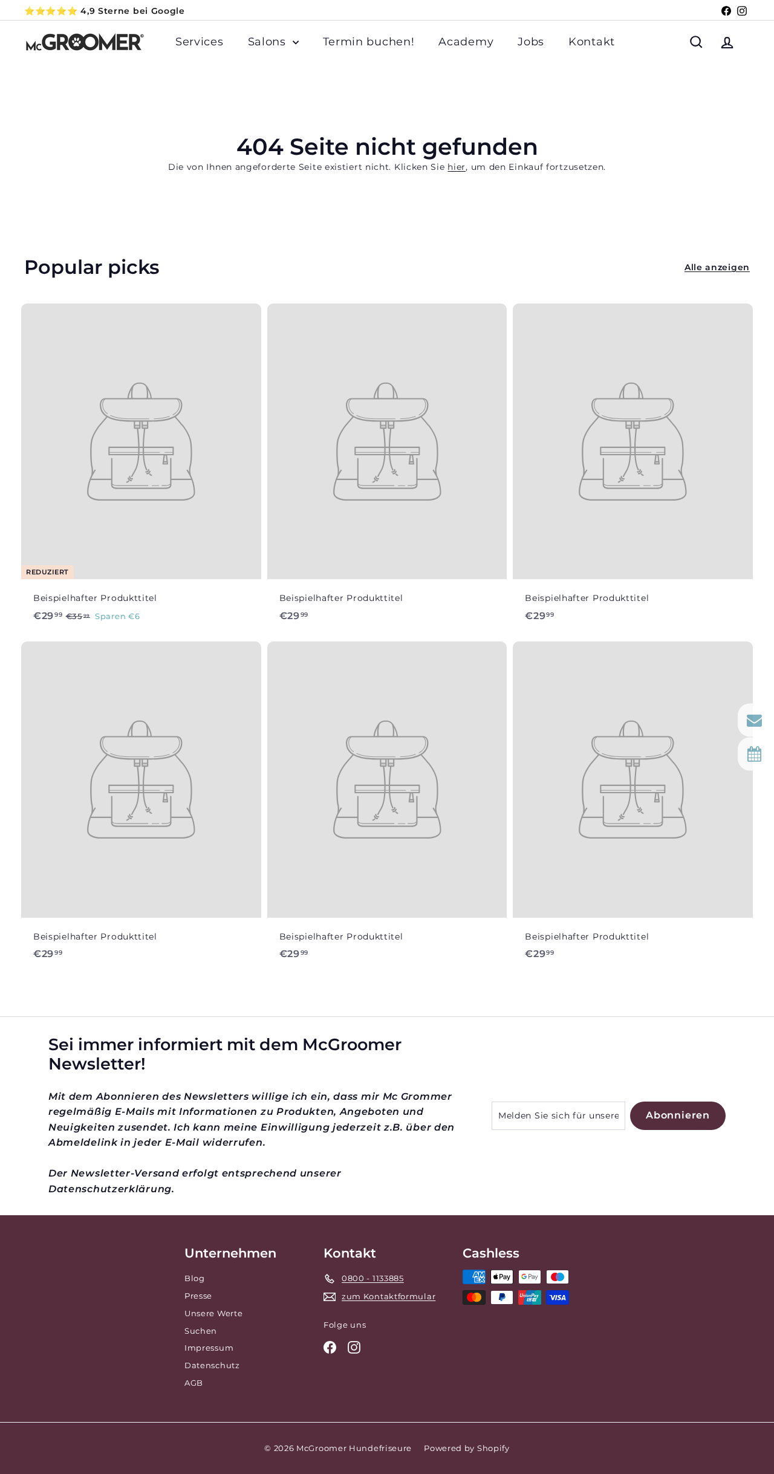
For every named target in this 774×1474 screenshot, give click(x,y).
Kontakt (591, 41)
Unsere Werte (213, 1313)
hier (456, 166)
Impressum (208, 1347)
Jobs (531, 41)
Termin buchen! (369, 41)
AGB (193, 1383)
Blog (194, 1278)
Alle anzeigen (717, 267)
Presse (198, 1295)
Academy (465, 41)
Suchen (200, 1331)
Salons (269, 41)
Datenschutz (212, 1365)
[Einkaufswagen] (750, 41)
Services (199, 41)
